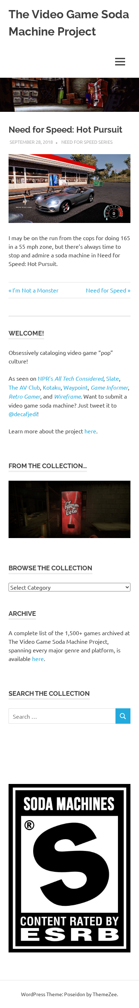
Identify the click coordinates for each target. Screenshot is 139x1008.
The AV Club (24, 387)
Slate (112, 378)
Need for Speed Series (87, 142)
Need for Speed (106, 290)
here (90, 430)
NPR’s (70, 378)
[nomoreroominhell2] (69, 535)
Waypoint (75, 387)
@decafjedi (23, 413)
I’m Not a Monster (35, 290)
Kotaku (52, 387)
